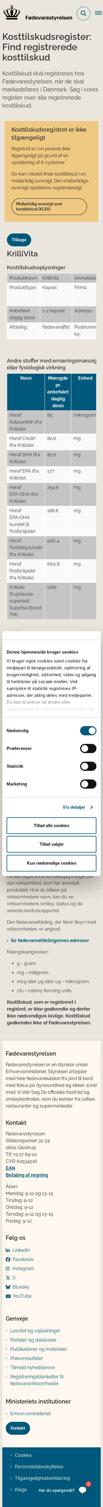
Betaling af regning (27, 1175)
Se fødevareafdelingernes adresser (50, 940)
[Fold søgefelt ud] (83, 13)
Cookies (23, 1455)
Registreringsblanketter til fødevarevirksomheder (37, 1380)
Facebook (23, 1259)
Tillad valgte (51, 844)
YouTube (22, 1296)
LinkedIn (21, 1250)
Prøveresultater (26, 1358)
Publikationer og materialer (38, 1349)
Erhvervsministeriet (30, 1413)
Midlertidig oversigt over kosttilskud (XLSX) (39, 206)
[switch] (88, 748)
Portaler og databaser (33, 1340)
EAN (10, 1168)
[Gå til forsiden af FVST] (36, 13)
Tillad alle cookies (51, 825)
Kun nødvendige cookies (51, 863)
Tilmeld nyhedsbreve (32, 1367)
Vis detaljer (74, 807)
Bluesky (21, 1287)
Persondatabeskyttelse (39, 1466)
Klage (21, 1489)
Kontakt (18, 1428)
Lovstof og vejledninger (35, 1331)
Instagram (23, 1268)
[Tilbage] (21, 234)
